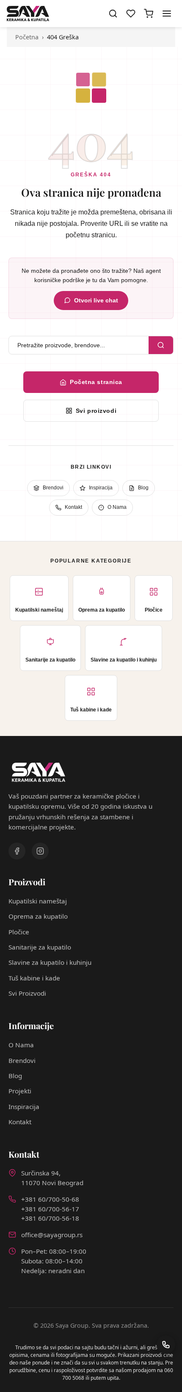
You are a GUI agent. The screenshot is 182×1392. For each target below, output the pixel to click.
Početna (27, 37)
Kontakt (73, 507)
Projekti (19, 1091)
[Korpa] (149, 13)
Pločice (18, 932)
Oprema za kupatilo (38, 916)
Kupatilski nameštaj (37, 901)
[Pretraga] (113, 13)
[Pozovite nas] (166, 1344)
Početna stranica (96, 382)
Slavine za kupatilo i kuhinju (49, 962)
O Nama (117, 507)
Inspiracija (101, 488)
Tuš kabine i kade (34, 978)
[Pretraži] (161, 345)
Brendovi (53, 488)
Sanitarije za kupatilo (39, 947)
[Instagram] (40, 851)
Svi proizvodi (96, 410)
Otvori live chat (96, 300)
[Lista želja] (131, 13)
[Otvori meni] (166, 13)
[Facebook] (16, 851)
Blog (143, 488)
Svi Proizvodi (27, 993)
